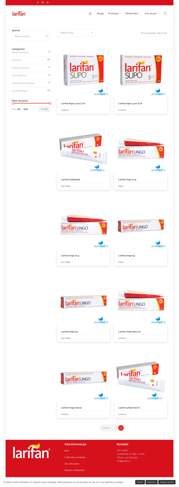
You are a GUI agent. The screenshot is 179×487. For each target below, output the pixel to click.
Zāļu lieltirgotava (71, 464)
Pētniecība (131, 13)
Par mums (151, 13)
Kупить (65, 110)
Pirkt (121, 186)
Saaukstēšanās (19, 91)
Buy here (65, 186)
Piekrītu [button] (140, 482)
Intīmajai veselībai (21, 68)
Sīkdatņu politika (167, 482)
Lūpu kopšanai (19, 76)
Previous (106, 428)
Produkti (113, 13)
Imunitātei (17, 60)
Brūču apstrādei (20, 52)
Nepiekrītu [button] (151, 482)
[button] (76, 32)
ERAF (66, 451)
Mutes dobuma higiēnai (23, 83)
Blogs (100, 13)
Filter (44, 109)
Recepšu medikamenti (74, 470)
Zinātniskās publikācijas (74, 457)
